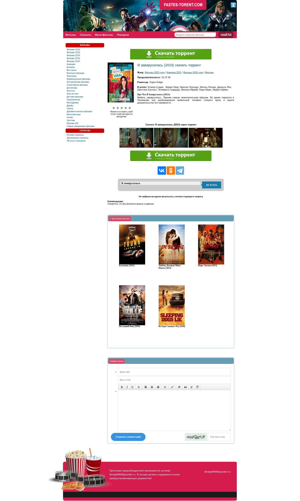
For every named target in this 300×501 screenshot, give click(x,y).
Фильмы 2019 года (193, 72)
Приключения (73, 99)
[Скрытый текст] (179, 387)
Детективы (72, 88)
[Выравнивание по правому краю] (158, 387)
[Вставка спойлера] (197, 387)
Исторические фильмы (78, 82)
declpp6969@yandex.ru (217, 471)
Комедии (71, 64)
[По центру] (152, 387)
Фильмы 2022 (73, 61)
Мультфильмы (104, 34)
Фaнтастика (72, 94)
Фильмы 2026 (73, 49)
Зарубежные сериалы (77, 138)
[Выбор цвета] (172, 387)
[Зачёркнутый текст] (139, 387)
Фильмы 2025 (73, 52)
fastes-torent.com (217, 465)
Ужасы (70, 108)
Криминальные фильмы (78, 79)
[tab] (120, 218)
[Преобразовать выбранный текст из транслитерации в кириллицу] (191, 387)
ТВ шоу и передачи (76, 141)
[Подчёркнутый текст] (133, 387)
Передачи (123, 34)
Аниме (70, 117)
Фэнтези (71, 91)
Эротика (71, 120)
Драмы (70, 105)
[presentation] (120, 218)
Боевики (71, 67)
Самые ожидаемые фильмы (80, 126)
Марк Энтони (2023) (207, 265)
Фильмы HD (72, 123)
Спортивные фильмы (77, 85)
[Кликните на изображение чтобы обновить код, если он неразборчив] (196, 437)
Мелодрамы (73, 102)
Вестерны (72, 70)
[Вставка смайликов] (165, 387)
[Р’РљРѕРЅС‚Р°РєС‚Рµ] (162, 170)
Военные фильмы (75, 73)
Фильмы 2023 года (154, 72)
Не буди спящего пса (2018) (172, 326)
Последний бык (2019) (129, 326)
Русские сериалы (75, 135)
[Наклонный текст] (127, 387)
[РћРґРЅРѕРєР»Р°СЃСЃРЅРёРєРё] (171, 170)
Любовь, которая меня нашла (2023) (170, 266)
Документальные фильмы (79, 111)
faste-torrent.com (183, 5)
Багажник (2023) (127, 265)
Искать (211, 185)
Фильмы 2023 (73, 58)
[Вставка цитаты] (185, 387)
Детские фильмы (75, 97)
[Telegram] (180, 170)
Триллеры (72, 76)
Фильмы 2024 (73, 55)
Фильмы (70, 34)
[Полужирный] (122, 387)
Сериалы (85, 34)
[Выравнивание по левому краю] (146, 387)
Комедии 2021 (173, 72)
